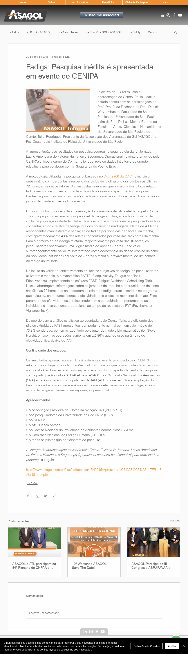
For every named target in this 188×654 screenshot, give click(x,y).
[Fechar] (183, 646)
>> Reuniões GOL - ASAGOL (103, 32)
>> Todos (13, 32)
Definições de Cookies (147, 646)
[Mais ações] (160, 56)
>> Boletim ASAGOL (38, 32)
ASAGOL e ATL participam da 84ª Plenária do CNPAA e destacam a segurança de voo (34, 565)
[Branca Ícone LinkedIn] (162, 15)
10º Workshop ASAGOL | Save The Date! (90, 565)
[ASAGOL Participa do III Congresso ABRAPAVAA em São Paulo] (153, 542)
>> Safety (134, 32)
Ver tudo (175, 520)
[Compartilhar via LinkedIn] (46, 496)
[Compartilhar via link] (55, 496)
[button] (51, 2)
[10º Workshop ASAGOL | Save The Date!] (94, 542)
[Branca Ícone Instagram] (168, 15)
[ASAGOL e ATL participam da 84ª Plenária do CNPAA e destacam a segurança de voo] (34, 542)
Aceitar (172, 646)
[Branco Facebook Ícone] (174, 15)
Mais (151, 32)
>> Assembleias (68, 32)
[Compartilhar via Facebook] (28, 496)
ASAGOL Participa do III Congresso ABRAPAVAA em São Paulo (152, 565)
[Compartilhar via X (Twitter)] (37, 496)
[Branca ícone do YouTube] (180, 15)
